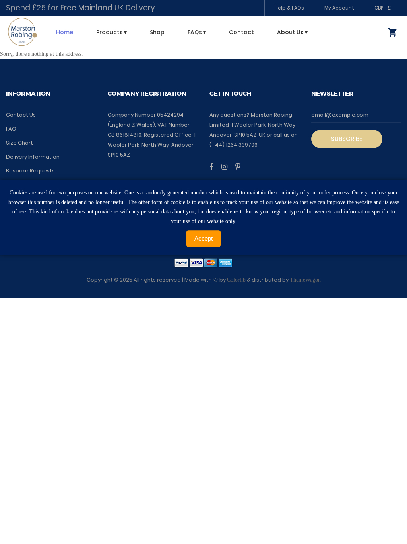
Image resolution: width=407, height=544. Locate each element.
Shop (157, 32)
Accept (203, 238)
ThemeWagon (305, 280)
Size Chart (19, 143)
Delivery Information (33, 156)
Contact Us (21, 115)
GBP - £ (382, 7)
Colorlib (236, 280)
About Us (292, 32)
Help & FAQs (289, 7)
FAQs (197, 32)
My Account (339, 7)
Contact (241, 32)
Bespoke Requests (30, 170)
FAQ (11, 129)
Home (64, 32)
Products (111, 32)
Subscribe (346, 139)
